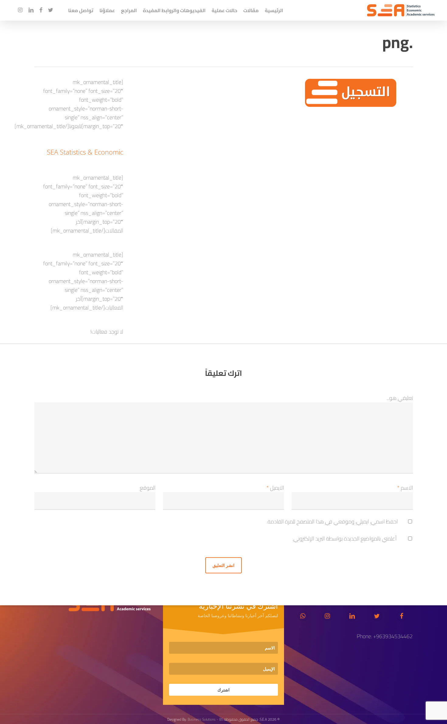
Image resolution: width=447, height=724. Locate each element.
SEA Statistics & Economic (85, 151)
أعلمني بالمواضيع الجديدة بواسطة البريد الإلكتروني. (345, 538)
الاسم (405, 488)
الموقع (147, 488)
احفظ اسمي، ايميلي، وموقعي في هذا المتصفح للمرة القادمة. (332, 521)
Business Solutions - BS (205, 719)
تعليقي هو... (399, 398)
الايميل (275, 488)
